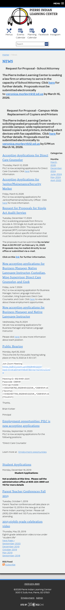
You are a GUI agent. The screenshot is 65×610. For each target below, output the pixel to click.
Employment (27, 598)
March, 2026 (53, 163)
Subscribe (10, 564)
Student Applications (16, 464)
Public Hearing (12, 346)
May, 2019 (7, 552)
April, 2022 (55, 180)
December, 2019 (10, 546)
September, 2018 (11, 555)
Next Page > (8, 540)
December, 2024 (56, 169)
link (18, 257)
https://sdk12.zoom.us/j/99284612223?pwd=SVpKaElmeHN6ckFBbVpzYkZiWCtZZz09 (26, 369)
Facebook (44, 34)
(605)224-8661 (32, 584)
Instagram (55, 34)
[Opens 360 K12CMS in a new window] (32, 606)
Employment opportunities (32, 452)
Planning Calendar (32, 36)
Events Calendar (20, 36)
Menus (9, 34)
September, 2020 (11, 543)
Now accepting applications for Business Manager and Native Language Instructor (23, 312)
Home (5, 54)
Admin (39, 598)
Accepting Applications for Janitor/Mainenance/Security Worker (21, 184)
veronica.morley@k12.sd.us (24, 94)
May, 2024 (55, 177)
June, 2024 (56, 174)
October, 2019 (9, 549)
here (52, 82)
